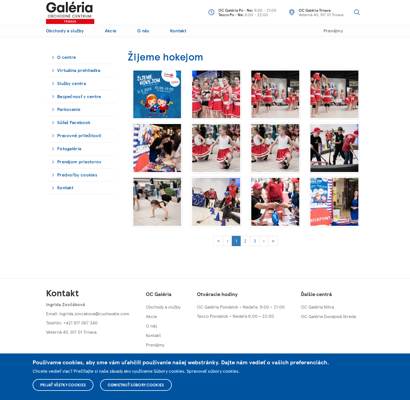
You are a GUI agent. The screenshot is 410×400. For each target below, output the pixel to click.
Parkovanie (68, 109)
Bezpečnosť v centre (79, 96)
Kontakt (178, 30)
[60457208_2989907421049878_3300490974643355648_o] (216, 94)
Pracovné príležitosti (79, 135)
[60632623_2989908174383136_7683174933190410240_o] (334, 201)
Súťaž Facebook (73, 122)
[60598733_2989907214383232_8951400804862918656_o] (157, 201)
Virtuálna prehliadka (78, 70)
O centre (66, 57)
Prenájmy (333, 30)
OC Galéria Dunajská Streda (328, 316)
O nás (143, 30)
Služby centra (71, 83)
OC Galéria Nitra (317, 307)
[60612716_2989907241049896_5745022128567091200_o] (216, 201)
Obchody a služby (65, 30)
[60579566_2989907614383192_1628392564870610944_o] (275, 148)
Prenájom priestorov (79, 161)
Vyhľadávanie (357, 12)
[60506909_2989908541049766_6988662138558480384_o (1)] (275, 94)
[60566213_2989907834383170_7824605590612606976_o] (157, 148)
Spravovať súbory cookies (212, 371)
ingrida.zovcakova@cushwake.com (94, 313)
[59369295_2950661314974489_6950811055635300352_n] (157, 94)
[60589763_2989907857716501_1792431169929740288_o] (334, 148)
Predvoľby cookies (77, 174)
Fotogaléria (69, 148)
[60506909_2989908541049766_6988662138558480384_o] (334, 94)
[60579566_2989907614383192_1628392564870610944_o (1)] (216, 148)
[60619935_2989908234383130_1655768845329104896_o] (275, 201)
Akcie (111, 30)
